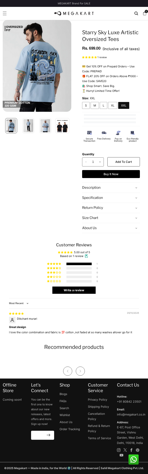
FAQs (63, 401)
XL (112, 105)
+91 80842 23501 (129, 401)
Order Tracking (70, 429)
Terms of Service (99, 438)
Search (64, 408)
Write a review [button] (74, 290)
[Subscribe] (48, 435)
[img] (16, 313)
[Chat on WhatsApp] (133, 459)
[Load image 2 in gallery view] (28, 125)
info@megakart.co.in (131, 414)
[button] (89, 57)
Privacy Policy (97, 399)
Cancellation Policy (96, 416)
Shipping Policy (98, 406)
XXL (123, 105)
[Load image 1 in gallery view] (11, 125)
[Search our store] (136, 13)
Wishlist (65, 415)
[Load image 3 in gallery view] (45, 125)
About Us (66, 422)
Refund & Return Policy (99, 428)
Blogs (63, 394)
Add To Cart (123, 162)
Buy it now (111, 174)
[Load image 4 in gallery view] (62, 125)
